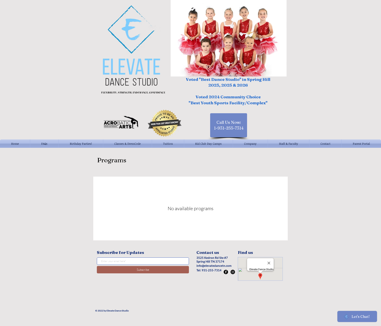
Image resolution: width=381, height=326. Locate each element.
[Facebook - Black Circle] (226, 272)
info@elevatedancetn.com (214, 265)
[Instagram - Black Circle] (233, 272)
